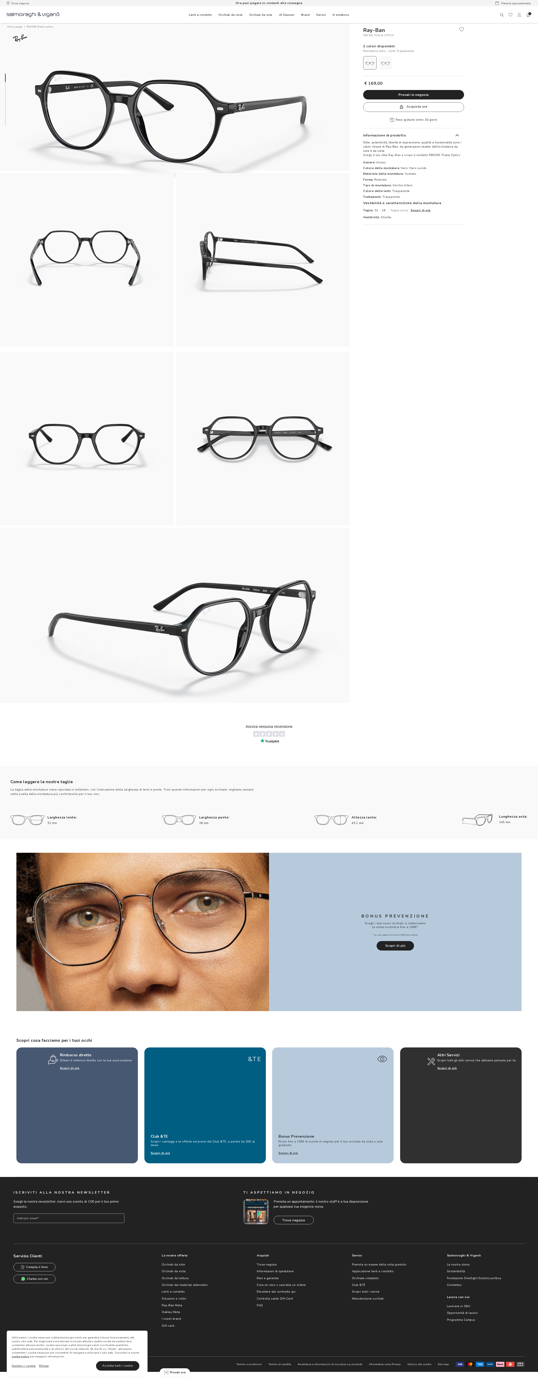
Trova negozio (20, 3)
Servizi (321, 15)
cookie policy (20, 1356)
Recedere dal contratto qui (276, 1292)
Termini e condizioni (249, 1364)
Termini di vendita (280, 1364)
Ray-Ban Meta (172, 1305)
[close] (461, 29)
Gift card (168, 1326)
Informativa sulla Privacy (385, 1364)
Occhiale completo (365, 1278)
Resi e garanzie (268, 1278)
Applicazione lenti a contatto (373, 1271)
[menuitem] (200, 14)
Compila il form (37, 1267)
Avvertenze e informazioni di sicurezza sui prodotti (330, 1364)
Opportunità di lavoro (462, 1313)
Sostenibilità (456, 1271)
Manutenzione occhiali (368, 1299)
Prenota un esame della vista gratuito (379, 1265)
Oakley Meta (171, 1312)
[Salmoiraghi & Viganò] (33, 14)
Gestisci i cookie (24, 1366)
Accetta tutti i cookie (117, 1366)
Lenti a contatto (173, 1292)
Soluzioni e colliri (174, 1299)
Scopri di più (421, 210)
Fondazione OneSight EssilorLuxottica (474, 1278)
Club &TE (358, 1285)
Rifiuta (44, 1366)
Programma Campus (461, 1320)
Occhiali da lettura (175, 1278)
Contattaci (454, 1285)
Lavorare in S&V (459, 1306)
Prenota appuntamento (516, 3)
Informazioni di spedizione (275, 1271)
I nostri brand (171, 1319)
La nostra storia (458, 1265)
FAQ (260, 1305)
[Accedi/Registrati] (519, 14)
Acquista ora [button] (416, 106)
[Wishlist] (510, 14)
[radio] (370, 63)
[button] (528, 15)
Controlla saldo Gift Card (275, 1299)
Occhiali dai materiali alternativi (185, 1285)
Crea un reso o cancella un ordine (281, 1285)
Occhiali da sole (173, 1265)
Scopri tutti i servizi (366, 1292)
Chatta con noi (37, 1279)
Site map (443, 1364)
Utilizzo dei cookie (419, 1364)
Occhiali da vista (174, 1271)
